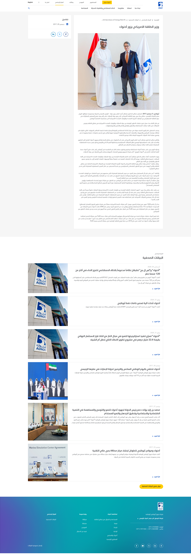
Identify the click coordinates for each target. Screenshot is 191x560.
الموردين (81, 2)
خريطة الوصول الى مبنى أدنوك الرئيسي (151, 518)
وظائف (71, 2)
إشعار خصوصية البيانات (35, 546)
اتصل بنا (47, 2)
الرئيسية (156, 20)
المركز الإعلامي (59, 2)
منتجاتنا (84, 523)
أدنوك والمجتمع (112, 535)
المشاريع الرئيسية (112, 539)
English (30, 2)
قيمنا (115, 523)
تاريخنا (115, 527)
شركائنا (84, 520)
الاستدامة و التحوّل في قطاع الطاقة (105, 520)
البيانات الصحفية (134, 20)
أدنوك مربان (107, 2)
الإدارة (115, 531)
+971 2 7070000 (153, 527)
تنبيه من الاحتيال (82, 531)
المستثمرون (93, 2)
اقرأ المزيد (157, 288)
